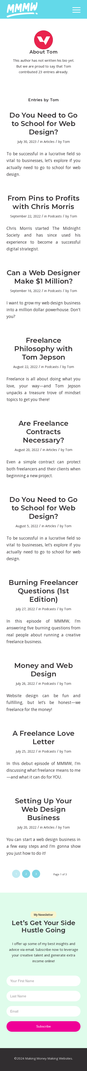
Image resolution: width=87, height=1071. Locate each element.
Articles (49, 141)
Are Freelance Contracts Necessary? (44, 431)
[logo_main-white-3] (36, 9)
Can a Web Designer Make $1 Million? (43, 276)
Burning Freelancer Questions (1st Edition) (43, 591)
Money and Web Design (43, 669)
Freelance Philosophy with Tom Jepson (43, 348)
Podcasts (55, 216)
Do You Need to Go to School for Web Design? (43, 123)
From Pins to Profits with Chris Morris (43, 202)
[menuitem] (74, 9)
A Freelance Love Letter (44, 737)
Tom (66, 141)
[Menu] (74, 9)
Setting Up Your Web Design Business (43, 809)
